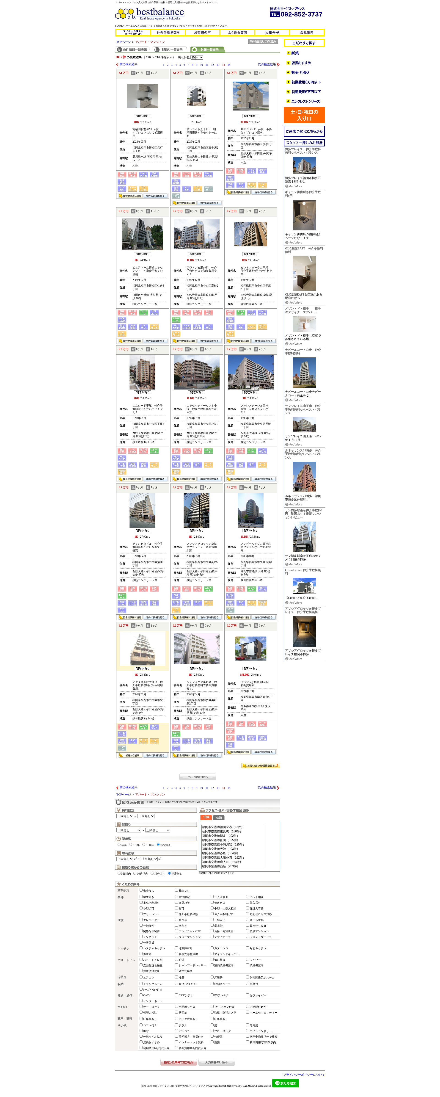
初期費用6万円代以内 (156, 1048)
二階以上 (219, 920)
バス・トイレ (126, 960)
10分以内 (142, 873)
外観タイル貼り (152, 1036)
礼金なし (184, 890)
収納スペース (222, 984)
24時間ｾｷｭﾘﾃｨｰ (259, 1007)
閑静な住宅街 (151, 931)
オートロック (151, 1007)
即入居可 (255, 902)
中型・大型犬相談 (225, 908)
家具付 (254, 984)
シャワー (255, 960)
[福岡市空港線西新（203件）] (233, 866)
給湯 (181, 960)
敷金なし (148, 890)
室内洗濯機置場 (224, 965)
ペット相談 (257, 897)
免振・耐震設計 (224, 931)
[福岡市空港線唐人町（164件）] (233, 862)
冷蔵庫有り (185, 948)
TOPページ (123, 42)
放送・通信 (125, 995)
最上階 (218, 925)
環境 (121, 920)
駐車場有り (221, 1019)
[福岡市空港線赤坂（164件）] (233, 853)
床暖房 (218, 977)
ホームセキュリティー (263, 1012)
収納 (121, 984)
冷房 (181, 977)
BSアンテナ (221, 995)
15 (229, 65)
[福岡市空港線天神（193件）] (233, 849)
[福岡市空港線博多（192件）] (233, 836)
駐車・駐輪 (125, 1018)
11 (207, 65)
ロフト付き (150, 1025)
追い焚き (219, 960)
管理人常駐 (150, 1012)
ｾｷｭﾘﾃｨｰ (123, 1007)
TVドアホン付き (224, 1007)
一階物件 (148, 925)
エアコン (148, 977)
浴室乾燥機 (185, 971)
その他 (122, 1025)
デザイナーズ (222, 937)
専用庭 (254, 1025)
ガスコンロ (221, 948)
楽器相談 (184, 902)
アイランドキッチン (226, 954)
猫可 (181, 908)
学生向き (148, 897)
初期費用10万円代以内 (192, 1048)
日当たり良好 (258, 925)
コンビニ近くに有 (190, 931)
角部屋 (183, 920)
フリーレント (151, 914)
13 (218, 65)
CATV (147, 995)
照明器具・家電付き (191, 1036)
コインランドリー (261, 1031)
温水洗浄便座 (151, 971)
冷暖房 (122, 977)
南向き (183, 925)
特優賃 (218, 1036)
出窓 (146, 1031)
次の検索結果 (267, 64)
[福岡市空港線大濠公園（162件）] (233, 858)
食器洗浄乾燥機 (188, 954)
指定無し (165, 845)
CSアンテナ (186, 995)
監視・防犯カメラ (225, 1012)
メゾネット (150, 937)
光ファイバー (258, 995)
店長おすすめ (151, 1042)
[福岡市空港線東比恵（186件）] (233, 831)
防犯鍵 (183, 1012)
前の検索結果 (129, 64)
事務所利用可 (151, 902)
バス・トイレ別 (152, 960)
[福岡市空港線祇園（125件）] (233, 840)
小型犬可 (148, 908)
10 (201, 65)
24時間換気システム (262, 977)
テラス (183, 1025)
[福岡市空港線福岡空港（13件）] (233, 827)
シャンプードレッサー (192, 965)
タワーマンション (190, 937)
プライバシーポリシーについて (304, 1074)
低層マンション (259, 931)
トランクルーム (152, 984)
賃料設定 (123, 890)
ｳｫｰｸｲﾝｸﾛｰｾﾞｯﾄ (188, 984)
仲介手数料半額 (188, 914)
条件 (121, 897)
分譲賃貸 (148, 942)
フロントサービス (261, 937)
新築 (124, 845)
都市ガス (219, 902)
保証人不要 (257, 908)
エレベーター (151, 920)
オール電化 (257, 920)
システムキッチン (154, 948)
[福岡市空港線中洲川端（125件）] (233, 845)
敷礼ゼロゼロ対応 (261, 914)
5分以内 (126, 873)
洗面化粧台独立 (152, 965)
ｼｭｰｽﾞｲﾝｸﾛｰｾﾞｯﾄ (152, 989)
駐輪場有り (150, 1019)
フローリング (222, 1031)
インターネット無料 (191, 1042)
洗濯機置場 (257, 965)
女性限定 (184, 897)
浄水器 (147, 954)
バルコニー (185, 1031)
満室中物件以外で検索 (263, 1036)
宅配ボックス (187, 1007)
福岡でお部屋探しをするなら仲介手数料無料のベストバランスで (174, 1085)
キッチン (123, 948)
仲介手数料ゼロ (224, 914)
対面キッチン (258, 948)
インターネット (152, 1001)
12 (212, 65)
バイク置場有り (188, 1019)
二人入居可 (221, 897)
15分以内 (159, 873)
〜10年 (150, 845)
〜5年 (136, 845)
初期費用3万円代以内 (263, 1042)
